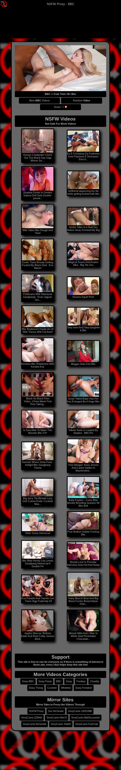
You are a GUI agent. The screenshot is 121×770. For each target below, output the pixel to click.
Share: (57, 107)
